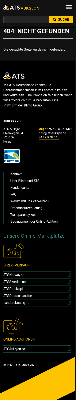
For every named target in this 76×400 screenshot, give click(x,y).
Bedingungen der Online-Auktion (34, 221)
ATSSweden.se (14, 282)
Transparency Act (23, 215)
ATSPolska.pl (13, 289)
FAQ (13, 194)
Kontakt (16, 174)
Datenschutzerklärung (26, 208)
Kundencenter (20, 188)
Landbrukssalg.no (16, 303)
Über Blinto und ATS (24, 181)
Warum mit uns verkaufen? (29, 201)
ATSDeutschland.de (17, 296)
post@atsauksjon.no (52, 133)
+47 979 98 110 (49, 137)
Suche (63, 20)
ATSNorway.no (13, 275)
